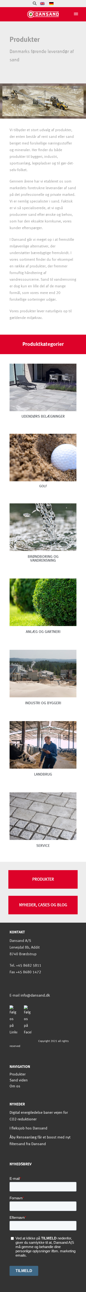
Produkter (18, 1074)
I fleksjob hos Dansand (28, 1128)
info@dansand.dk (35, 995)
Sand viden (19, 1080)
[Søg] (35, 3)
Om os (15, 1086)
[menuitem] (42, 3)
